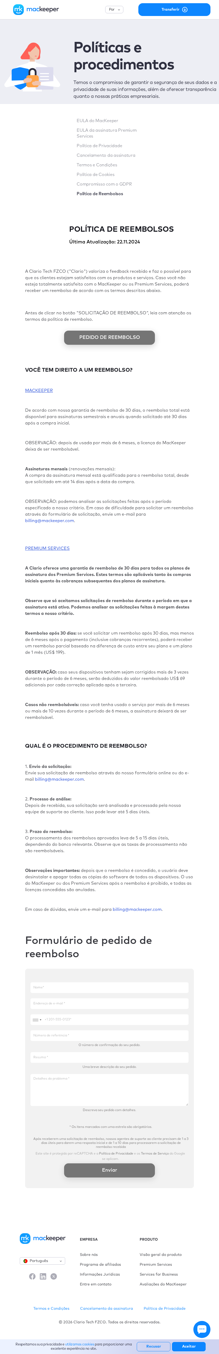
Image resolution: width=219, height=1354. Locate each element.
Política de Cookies (95, 175)
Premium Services (156, 1265)
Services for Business (159, 1274)
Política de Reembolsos (100, 194)
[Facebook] (32, 1276)
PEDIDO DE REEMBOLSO (109, 337)
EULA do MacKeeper (97, 121)
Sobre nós (89, 1255)
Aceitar (189, 1346)
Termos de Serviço (155, 1153)
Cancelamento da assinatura (106, 155)
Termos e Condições (97, 165)
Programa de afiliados (100, 1265)
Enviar (109, 1170)
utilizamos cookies (79, 1344)
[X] (53, 1276)
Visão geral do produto (161, 1255)
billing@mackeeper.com (49, 521)
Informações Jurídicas (100, 1274)
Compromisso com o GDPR (104, 184)
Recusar (153, 1346)
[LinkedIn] (43, 1276)
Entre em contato (95, 1284)
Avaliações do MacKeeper (163, 1284)
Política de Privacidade (99, 146)
